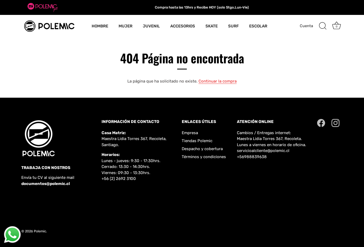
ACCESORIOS (182, 26)
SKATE (211, 26)
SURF (233, 26)
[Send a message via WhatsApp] (12, 234)
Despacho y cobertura (202, 148)
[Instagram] (335, 122)
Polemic (40, 231)
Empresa (190, 132)
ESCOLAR (258, 26)
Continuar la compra (218, 81)
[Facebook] (321, 122)
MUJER (125, 26)
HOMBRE (100, 26)
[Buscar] (323, 26)
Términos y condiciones (204, 156)
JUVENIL (151, 26)
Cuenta (306, 26)
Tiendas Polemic (197, 140)
